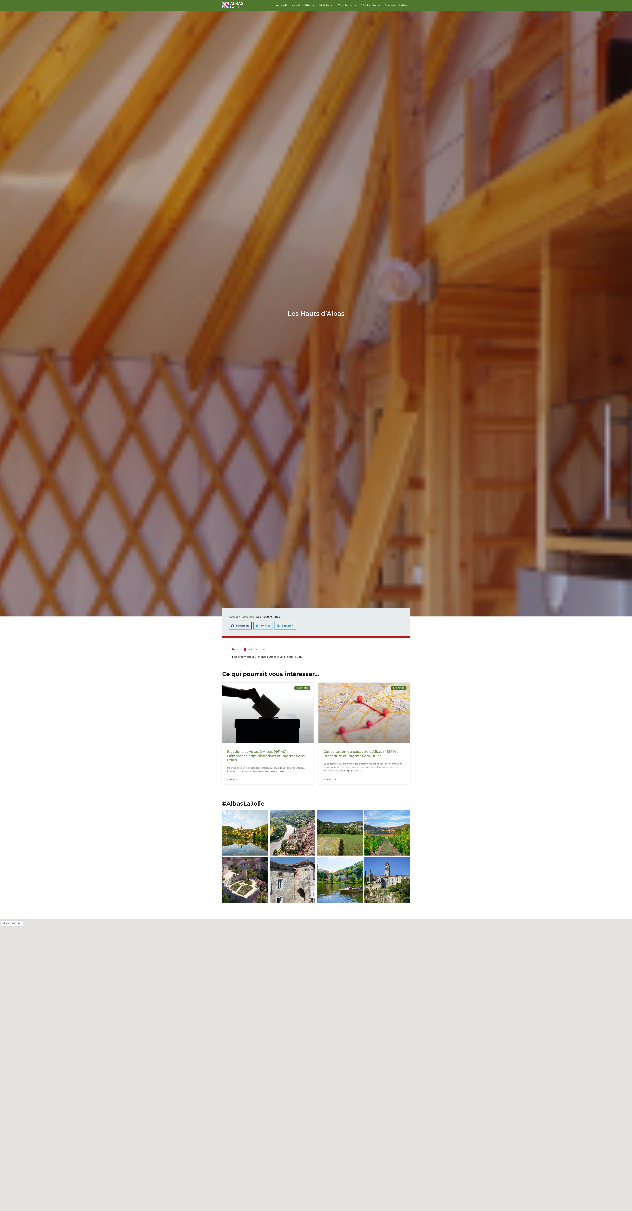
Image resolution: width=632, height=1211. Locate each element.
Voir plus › (233, 779)
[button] (240, 625)
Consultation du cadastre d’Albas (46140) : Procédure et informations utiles (360, 754)
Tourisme (345, 5)
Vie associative (396, 5)
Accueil (281, 5)
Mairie (324, 5)
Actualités (247, 616)
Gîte (238, 649)
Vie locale (368, 5)
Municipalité (300, 5)
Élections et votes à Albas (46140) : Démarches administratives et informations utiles (266, 756)
